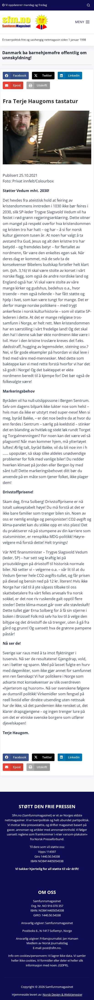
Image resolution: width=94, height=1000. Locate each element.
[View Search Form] (88, 5)
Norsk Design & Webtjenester (62, 994)
